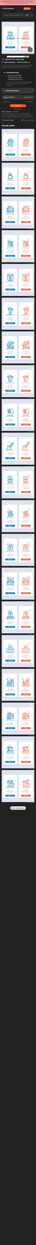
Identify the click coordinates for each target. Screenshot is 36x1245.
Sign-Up (9, 111)
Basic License (26, 113)
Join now (27, 8)
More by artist (24, 62)
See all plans (18, 109)
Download (18, 105)
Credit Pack (12, 83)
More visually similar (18, 808)
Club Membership (27, 82)
